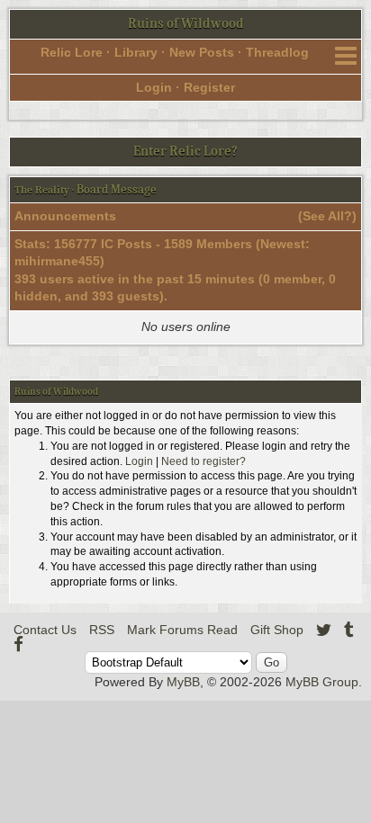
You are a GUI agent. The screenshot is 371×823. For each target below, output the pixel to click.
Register (209, 87)
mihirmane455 (57, 261)
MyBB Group (321, 682)
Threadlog (277, 52)
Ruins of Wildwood (186, 23)
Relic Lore (72, 52)
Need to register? (203, 461)
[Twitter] (323, 629)
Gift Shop (276, 629)
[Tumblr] (349, 629)
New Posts (201, 52)
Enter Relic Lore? (185, 151)
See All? (327, 216)
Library (136, 52)
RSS (101, 629)
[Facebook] (18, 644)
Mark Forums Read (182, 629)
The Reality (41, 189)
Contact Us (45, 629)
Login (154, 87)
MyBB (183, 682)
